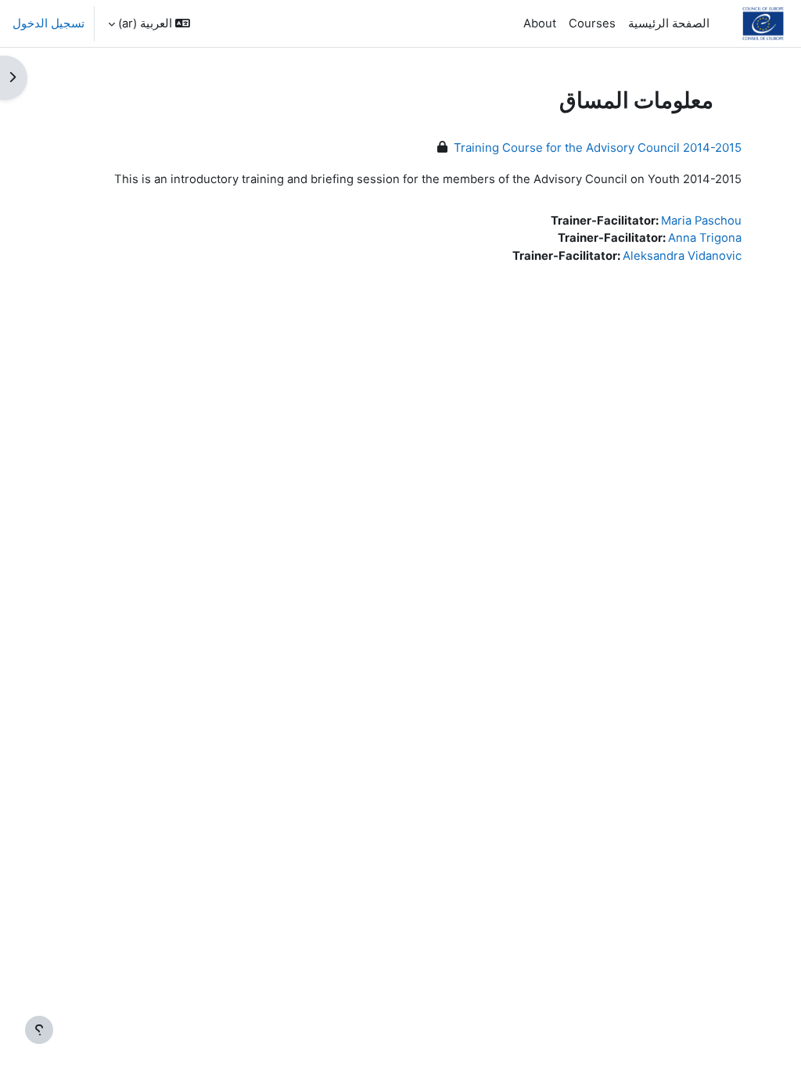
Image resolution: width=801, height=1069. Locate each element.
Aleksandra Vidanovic (682, 256)
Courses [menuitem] (592, 23)
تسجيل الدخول (48, 23)
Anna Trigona (705, 238)
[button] (149, 23)
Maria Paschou (701, 221)
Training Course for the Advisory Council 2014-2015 (598, 147)
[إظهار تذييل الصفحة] (39, 1030)
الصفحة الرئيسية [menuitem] (668, 23)
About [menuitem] (539, 23)
